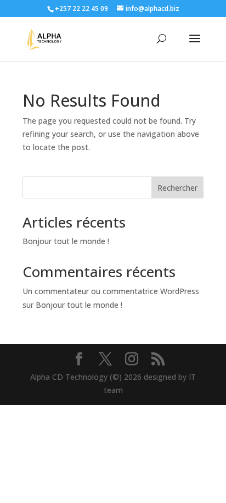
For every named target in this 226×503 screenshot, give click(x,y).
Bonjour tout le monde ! (65, 241)
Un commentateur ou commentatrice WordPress (110, 291)
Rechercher (177, 188)
